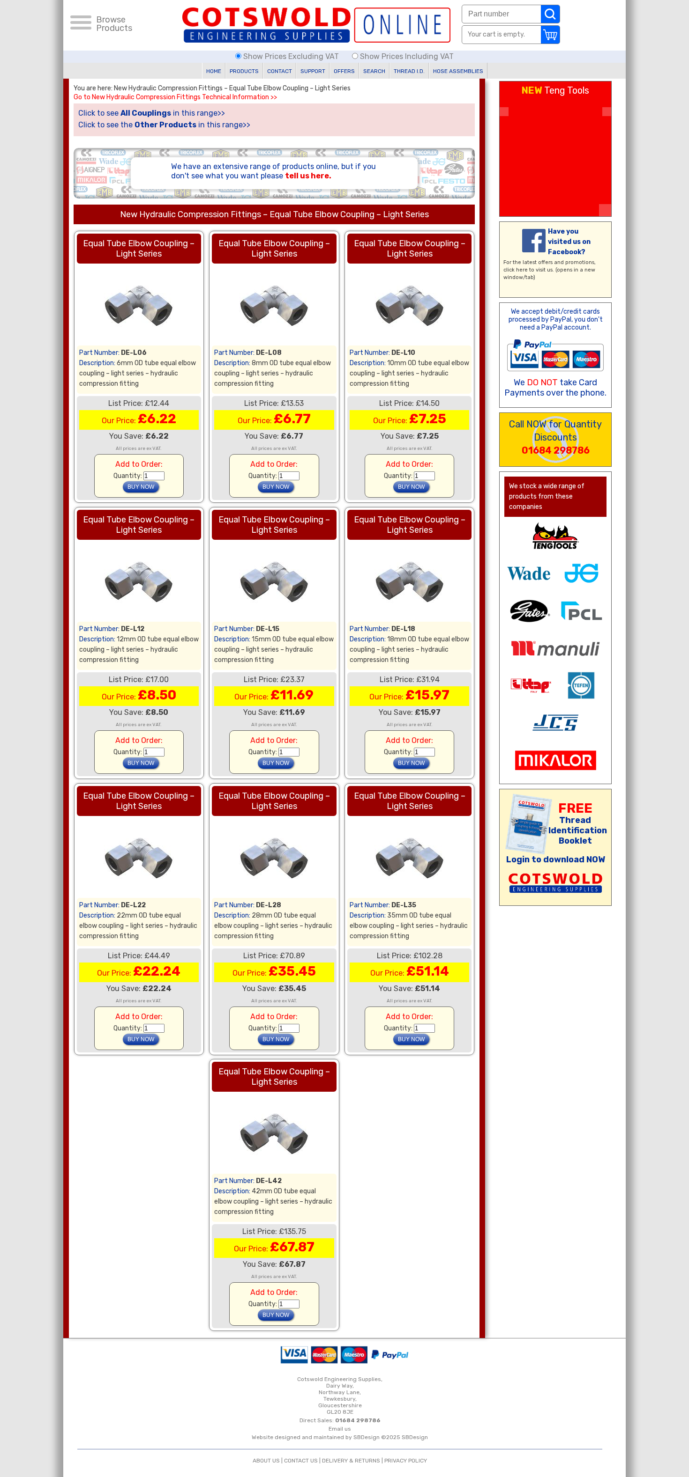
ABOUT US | (268, 1460)
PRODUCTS (244, 71)
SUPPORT (312, 71)
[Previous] (504, 111)
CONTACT (279, 71)
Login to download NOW (555, 859)
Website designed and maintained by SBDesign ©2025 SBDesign (340, 1437)
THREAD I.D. (409, 71)
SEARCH (374, 71)
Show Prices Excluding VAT (291, 56)
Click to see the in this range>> (164, 124)
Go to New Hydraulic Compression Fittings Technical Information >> (175, 97)
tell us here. (308, 175)
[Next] (606, 111)
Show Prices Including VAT (406, 56)
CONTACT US (301, 1460)
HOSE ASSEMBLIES (458, 71)
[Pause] (605, 210)
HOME (213, 71)
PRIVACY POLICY (405, 1460)
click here (515, 270)
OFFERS (344, 71)
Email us (340, 1429)
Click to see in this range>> (151, 113)
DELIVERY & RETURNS (351, 1460)
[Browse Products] (80, 23)
